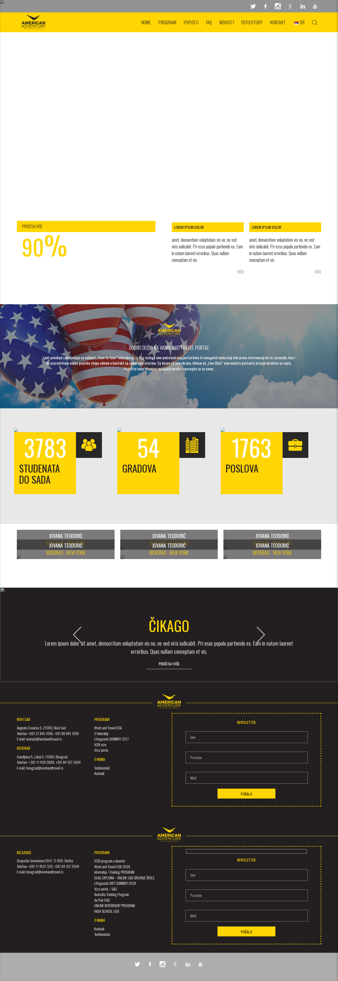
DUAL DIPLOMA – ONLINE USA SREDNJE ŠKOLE (124, 877)
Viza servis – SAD (105, 889)
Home (146, 22)
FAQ (209, 22)
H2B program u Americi (109, 860)
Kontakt (278, 22)
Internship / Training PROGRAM (114, 872)
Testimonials (102, 934)
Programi (167, 22)
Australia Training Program (111, 894)
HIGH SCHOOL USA (106, 911)
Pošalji (246, 794)
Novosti (226, 22)
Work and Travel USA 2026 (112, 866)
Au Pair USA (102, 900)
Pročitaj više (169, 663)
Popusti (191, 22)
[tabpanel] (169, 104)
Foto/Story (252, 22)
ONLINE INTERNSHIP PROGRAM (114, 905)
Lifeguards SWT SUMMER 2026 (115, 883)
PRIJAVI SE (169, 33)
